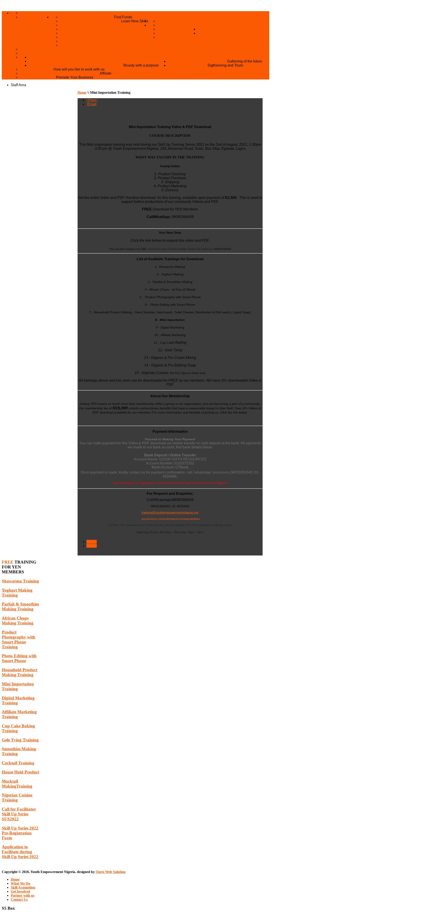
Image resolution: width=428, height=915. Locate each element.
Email (91, 104)
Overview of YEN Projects (56, 57)
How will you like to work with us (79, 69)
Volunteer (168, 37)
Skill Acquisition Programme (90, 21)
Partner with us (214, 29)
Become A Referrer (177, 29)
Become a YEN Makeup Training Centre (60, 73)
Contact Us (209, 33)
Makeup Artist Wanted (43, 53)
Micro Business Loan (81, 29)
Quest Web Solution (111, 872)
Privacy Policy (35, 17)
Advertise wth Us (38, 77)
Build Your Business (80, 25)
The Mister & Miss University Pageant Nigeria (76, 65)
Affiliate (105, 73)
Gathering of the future (244, 61)
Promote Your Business (74, 77)
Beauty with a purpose (141, 65)
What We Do (160, 17)
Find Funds (123, 17)
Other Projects (175, 57)
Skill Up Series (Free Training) (91, 45)
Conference (72, 33)
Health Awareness (48, 61)
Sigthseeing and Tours (225, 65)
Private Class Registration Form (94, 41)
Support (165, 33)
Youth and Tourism (188, 65)
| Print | (91, 100)
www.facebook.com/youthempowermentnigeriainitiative (170, 519)
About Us (29, 13)
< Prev (91, 542)
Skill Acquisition (209, 21)
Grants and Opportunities (87, 17)
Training (69, 37)
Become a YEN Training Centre (51, 49)
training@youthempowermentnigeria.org (170, 512)
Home (56, 13)
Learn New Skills (134, 21)
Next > (91, 546)
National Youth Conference (197, 61)
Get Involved (211, 25)
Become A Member (175, 25)
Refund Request (174, 21)
